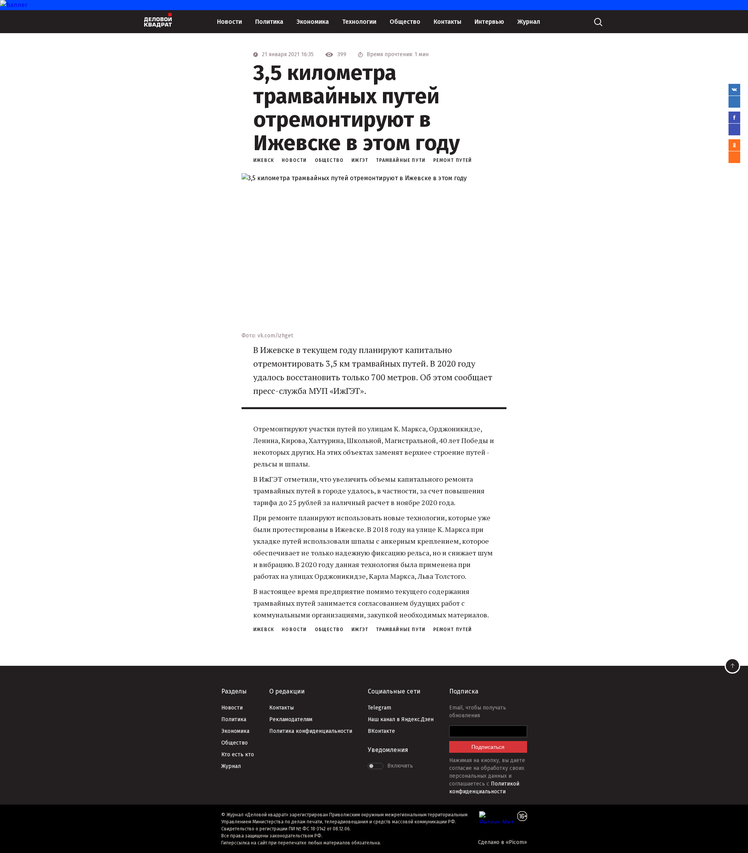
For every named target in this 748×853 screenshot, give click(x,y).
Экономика (312, 21)
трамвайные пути (400, 160)
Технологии (359, 21)
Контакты (447, 21)
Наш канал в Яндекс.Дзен (401, 719)
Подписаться (488, 747)
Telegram (379, 707)
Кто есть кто (237, 754)
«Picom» (516, 842)
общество (329, 160)
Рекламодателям (290, 719)
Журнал (528, 21)
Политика (269, 21)
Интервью (489, 21)
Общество (405, 21)
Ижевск (263, 160)
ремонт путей (452, 160)
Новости (229, 21)
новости (294, 160)
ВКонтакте (381, 731)
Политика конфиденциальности (310, 731)
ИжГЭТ (359, 160)
